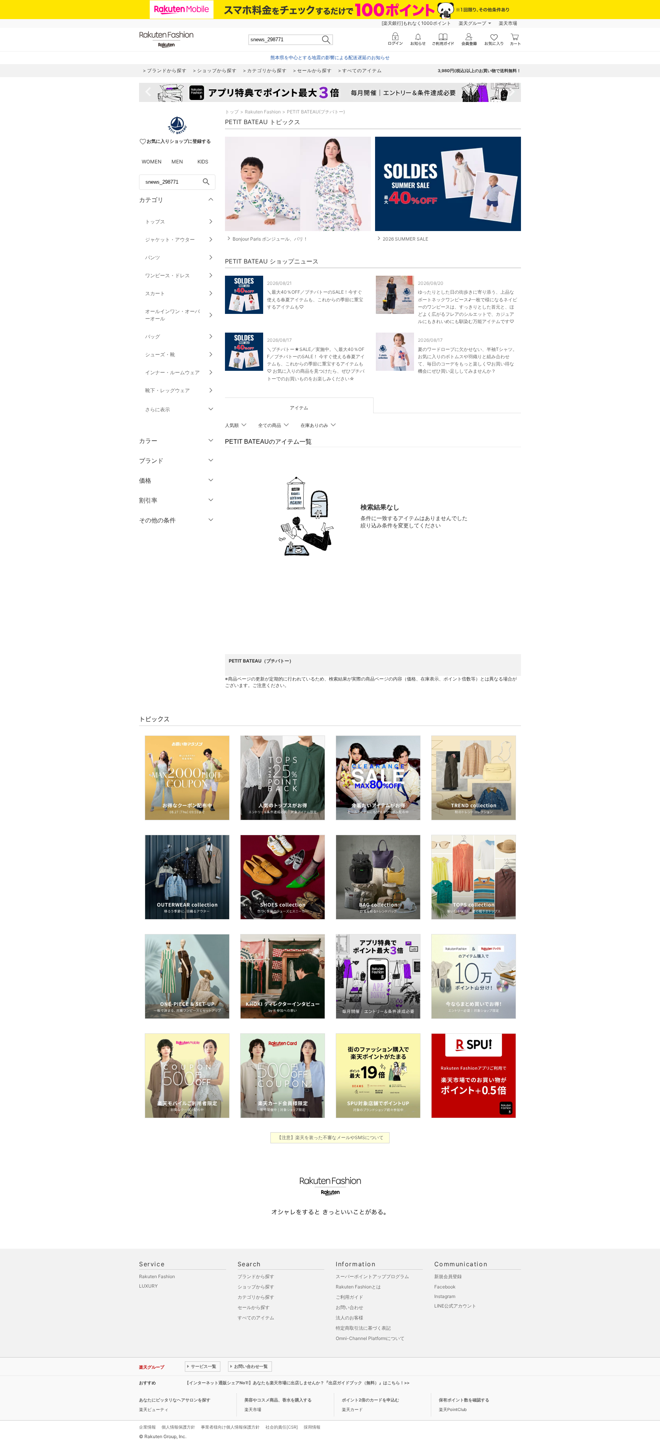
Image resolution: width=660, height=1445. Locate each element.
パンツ (152, 257)
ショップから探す (256, 1287)
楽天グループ (472, 23)
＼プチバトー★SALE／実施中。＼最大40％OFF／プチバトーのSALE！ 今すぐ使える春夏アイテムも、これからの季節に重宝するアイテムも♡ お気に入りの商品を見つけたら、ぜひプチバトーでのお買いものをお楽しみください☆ (316, 363)
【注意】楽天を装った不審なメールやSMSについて (330, 1137)
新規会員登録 (448, 1276)
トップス (155, 221)
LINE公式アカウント (455, 1306)
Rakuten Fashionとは (358, 1287)
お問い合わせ (349, 1307)
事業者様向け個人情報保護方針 (230, 1427)
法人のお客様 (349, 1318)
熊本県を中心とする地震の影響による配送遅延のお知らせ (330, 57)
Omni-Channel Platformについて (370, 1338)
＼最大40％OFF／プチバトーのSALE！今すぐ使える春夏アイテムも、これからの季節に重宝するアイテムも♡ (315, 299)
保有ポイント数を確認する (464, 1400)
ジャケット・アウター (170, 239)
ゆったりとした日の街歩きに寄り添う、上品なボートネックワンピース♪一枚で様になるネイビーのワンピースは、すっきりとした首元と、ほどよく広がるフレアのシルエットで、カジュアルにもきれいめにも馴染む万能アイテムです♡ (467, 306)
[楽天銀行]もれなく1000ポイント (416, 23)
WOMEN (152, 161)
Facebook (445, 1287)
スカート (155, 293)
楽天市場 (508, 23)
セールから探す (254, 1307)
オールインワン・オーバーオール (172, 315)
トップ (232, 112)
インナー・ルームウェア (172, 372)
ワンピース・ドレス (167, 275)
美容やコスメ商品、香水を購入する (278, 1400)
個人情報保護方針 (178, 1427)
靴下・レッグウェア (167, 390)
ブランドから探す (256, 1276)
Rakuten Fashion (263, 112)
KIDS (202, 161)
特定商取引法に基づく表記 (363, 1328)
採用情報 (312, 1427)
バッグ (152, 336)
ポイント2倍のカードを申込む (370, 1400)
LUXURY (148, 1286)
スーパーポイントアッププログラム (372, 1276)
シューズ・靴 (160, 354)
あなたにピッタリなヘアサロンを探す (174, 1400)
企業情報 (147, 1427)
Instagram (444, 1296)
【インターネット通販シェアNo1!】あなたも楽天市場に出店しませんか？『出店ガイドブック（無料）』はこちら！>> (297, 1382)
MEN (177, 161)
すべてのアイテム (256, 1318)
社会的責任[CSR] (281, 1427)
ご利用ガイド (349, 1297)
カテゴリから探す (256, 1297)
